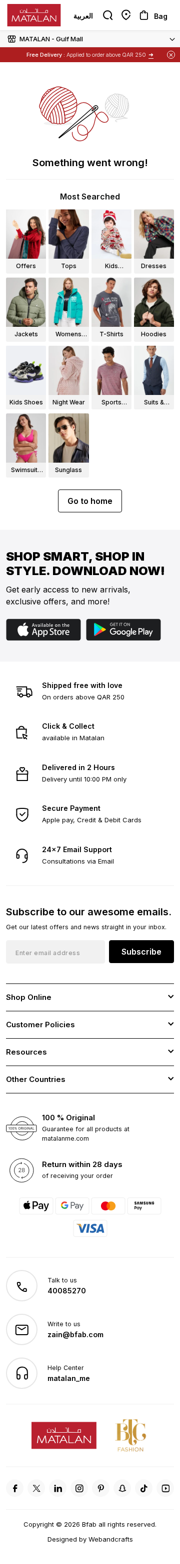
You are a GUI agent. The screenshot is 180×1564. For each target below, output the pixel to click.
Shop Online (29, 997)
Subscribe (142, 952)
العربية (83, 15)
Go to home (90, 501)
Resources (26, 1052)
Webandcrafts (110, 1539)
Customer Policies (40, 1024)
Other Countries (36, 1079)
